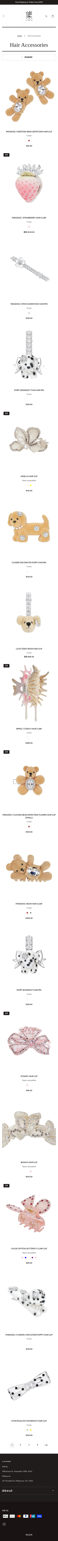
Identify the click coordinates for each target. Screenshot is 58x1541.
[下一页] (46, 1445)
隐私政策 (29, 1535)
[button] (3, 16)
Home (19, 36)
